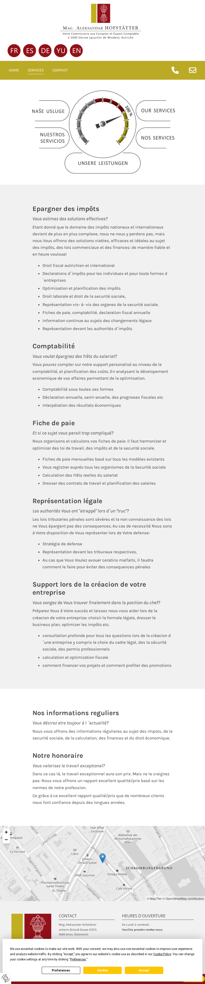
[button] (103, 858)
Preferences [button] (78, 959)
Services (36, 70)
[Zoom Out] (6, 839)
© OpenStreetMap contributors (183, 898)
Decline (102, 970)
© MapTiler (154, 898)
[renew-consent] (5, 978)
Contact (60, 70)
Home (14, 70)
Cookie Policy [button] (162, 954)
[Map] (102, 863)
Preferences (61, 970)
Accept (144, 970)
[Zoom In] (6, 832)
